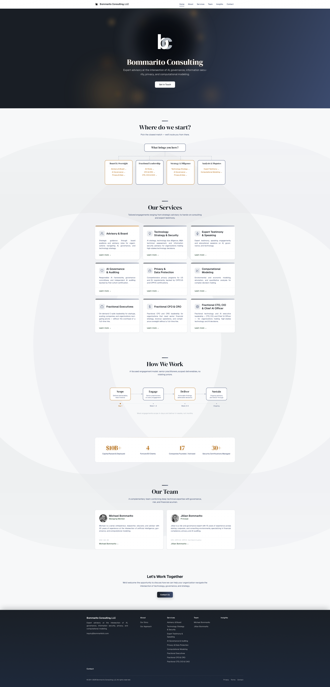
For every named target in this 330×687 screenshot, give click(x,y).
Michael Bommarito (202, 622)
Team (210, 4)
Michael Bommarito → (109, 544)
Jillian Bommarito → (180, 544)
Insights (219, 4)
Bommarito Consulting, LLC (114, 4)
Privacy (226, 680)
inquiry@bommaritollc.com (98, 633)
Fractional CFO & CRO (176, 657)
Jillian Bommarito (201, 626)
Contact (230, 4)
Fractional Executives (176, 653)
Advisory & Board (174, 622)
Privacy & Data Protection (177, 645)
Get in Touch (165, 84)
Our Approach (146, 626)
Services (200, 4)
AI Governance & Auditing (177, 641)
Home (181, 4)
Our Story (144, 622)
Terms (233, 680)
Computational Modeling (177, 649)
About (190, 4)
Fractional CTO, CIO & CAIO (178, 661)
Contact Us (165, 595)
